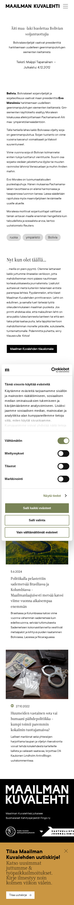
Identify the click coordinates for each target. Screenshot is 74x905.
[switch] (63, 453)
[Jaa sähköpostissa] (56, 84)
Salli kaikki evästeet (37, 508)
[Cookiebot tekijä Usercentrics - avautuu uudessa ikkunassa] (52, 370)
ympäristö (33, 237)
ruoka (14, 237)
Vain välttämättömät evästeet (37, 532)
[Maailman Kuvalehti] (37, 803)
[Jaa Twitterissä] (18, 84)
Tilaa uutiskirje (18, 895)
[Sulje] (66, 851)
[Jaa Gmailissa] (30, 84)
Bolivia (52, 237)
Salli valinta (37, 520)
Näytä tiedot (52, 495)
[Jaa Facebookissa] (43, 84)
